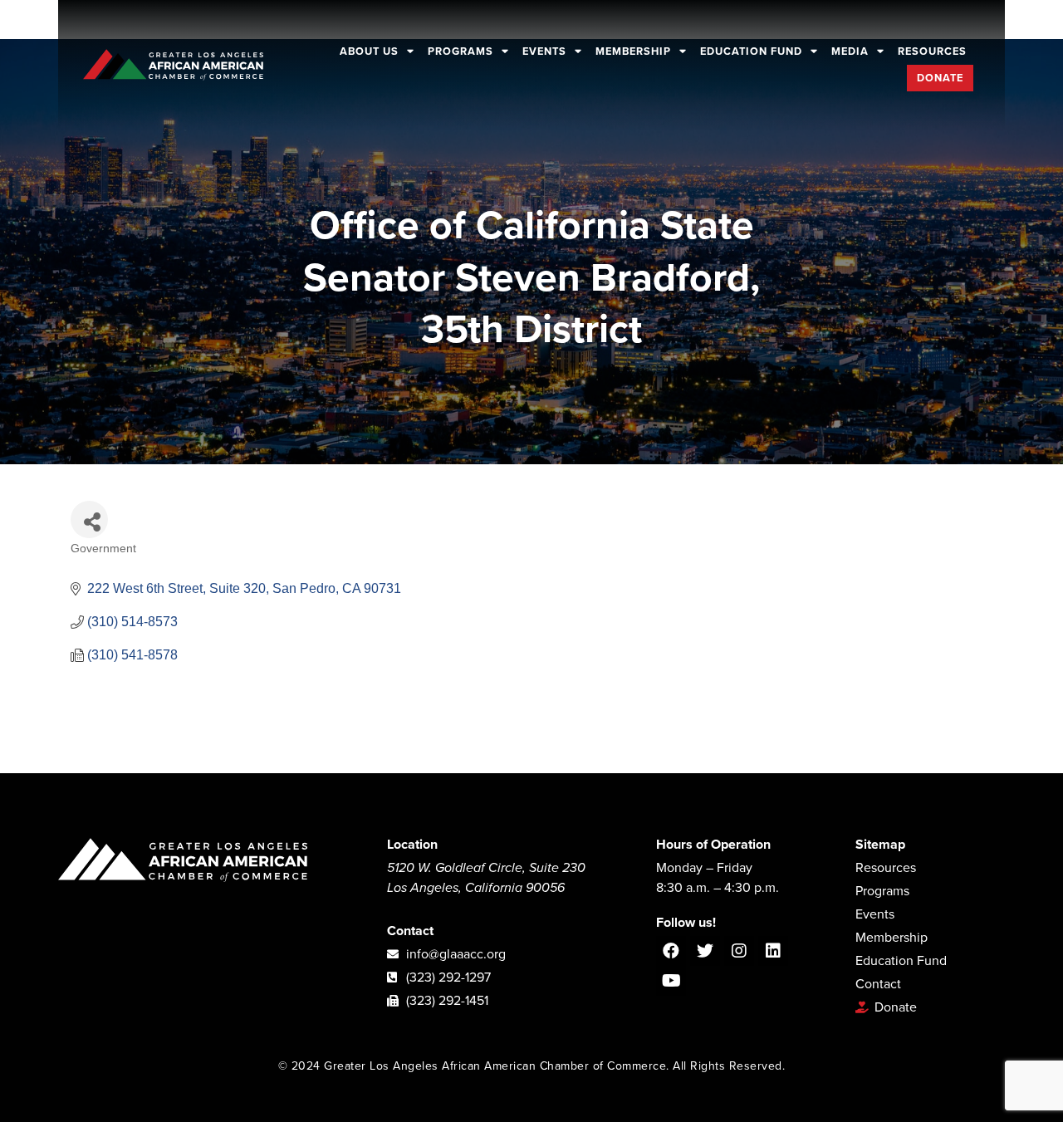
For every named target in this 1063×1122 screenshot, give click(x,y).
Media (850, 51)
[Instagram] (739, 951)
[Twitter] (705, 951)
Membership (633, 51)
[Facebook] (671, 951)
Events (544, 51)
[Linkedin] (773, 951)
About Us (369, 51)
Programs (460, 51)
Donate (940, 78)
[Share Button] (89, 519)
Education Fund (751, 51)
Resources (932, 51)
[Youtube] (671, 981)
